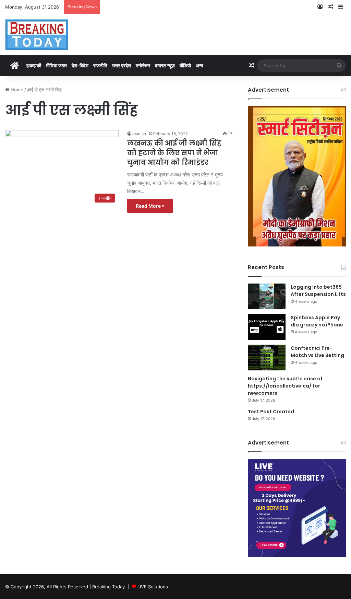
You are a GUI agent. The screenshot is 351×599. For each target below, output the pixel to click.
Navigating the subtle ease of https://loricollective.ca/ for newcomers (285, 385)
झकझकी (33, 65)
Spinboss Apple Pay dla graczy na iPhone (317, 321)
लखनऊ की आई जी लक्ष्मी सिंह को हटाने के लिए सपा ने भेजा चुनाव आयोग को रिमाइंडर (174, 152)
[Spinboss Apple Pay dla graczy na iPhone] (267, 327)
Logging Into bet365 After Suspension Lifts (318, 291)
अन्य (199, 65)
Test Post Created (271, 411)
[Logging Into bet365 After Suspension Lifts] (267, 296)
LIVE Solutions (152, 586)
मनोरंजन (143, 65)
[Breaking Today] (36, 34)
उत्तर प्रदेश (121, 65)
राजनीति (100, 65)
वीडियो (185, 65)
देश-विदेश (80, 65)
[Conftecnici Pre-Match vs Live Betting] (267, 357)
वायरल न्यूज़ (165, 65)
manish (139, 133)
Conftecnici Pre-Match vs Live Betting (317, 352)
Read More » (150, 206)
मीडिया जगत (56, 65)
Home (16, 89)
